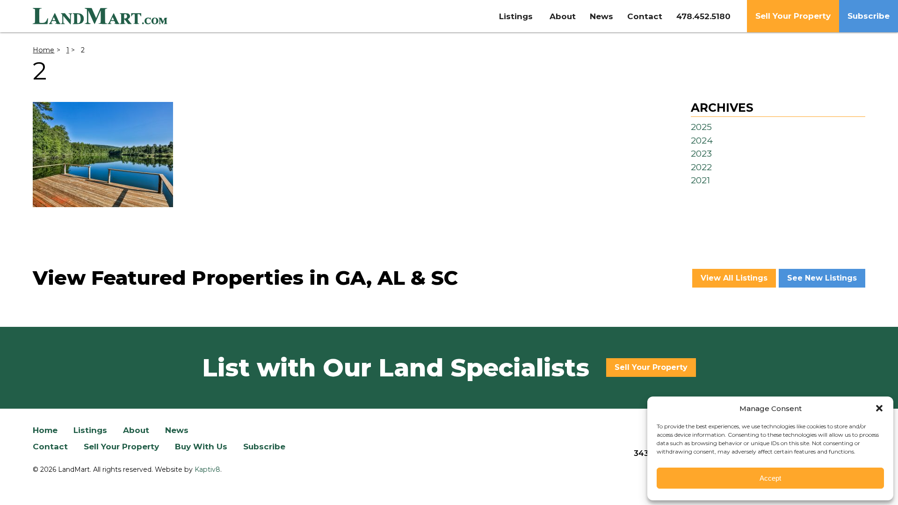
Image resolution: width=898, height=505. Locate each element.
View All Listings (734, 278)
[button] (879, 408)
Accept (770, 478)
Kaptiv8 (207, 469)
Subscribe (868, 16)
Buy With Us (201, 447)
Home (43, 50)
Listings (516, 16)
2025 (701, 127)
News (601, 16)
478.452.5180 (703, 16)
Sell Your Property (793, 16)
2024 (702, 140)
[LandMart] (139, 16)
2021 (700, 180)
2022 (701, 167)
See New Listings (822, 278)
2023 (701, 153)
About (563, 16)
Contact (644, 16)
